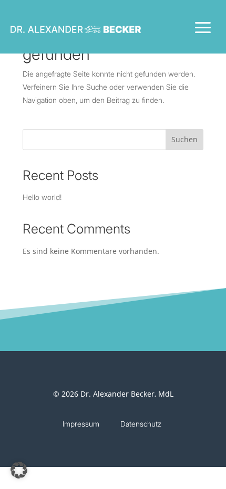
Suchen (184, 139)
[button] (19, 470)
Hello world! (42, 197)
